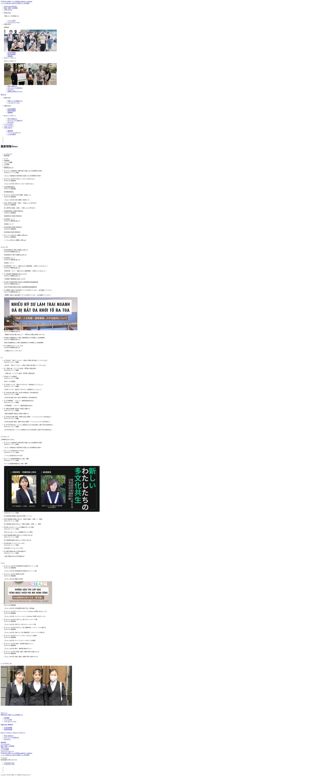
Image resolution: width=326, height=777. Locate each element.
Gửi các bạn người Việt (10, 6)
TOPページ (4, 713)
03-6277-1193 (10, 763)
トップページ (8, 154)
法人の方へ (10, 89)
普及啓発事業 (11, 54)
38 (6, 247)
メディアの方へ (9, 126)
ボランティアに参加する (14, 88)
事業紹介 (10, 724)
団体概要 (7, 718)
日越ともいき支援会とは (14, 101)
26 (11, 663)
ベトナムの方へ (9, 124)
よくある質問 (11, 134)
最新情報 (10, 131)
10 (7, 663)
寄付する (3, 94)
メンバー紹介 (11, 20)
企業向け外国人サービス (14, 91)
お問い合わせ (8, 9)
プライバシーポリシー (14, 132)
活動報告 (10, 56)
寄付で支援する (12, 86)
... (5, 247)
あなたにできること (19, 732)
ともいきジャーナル (13, 22)
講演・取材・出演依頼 (11, 8)
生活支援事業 (11, 52)
